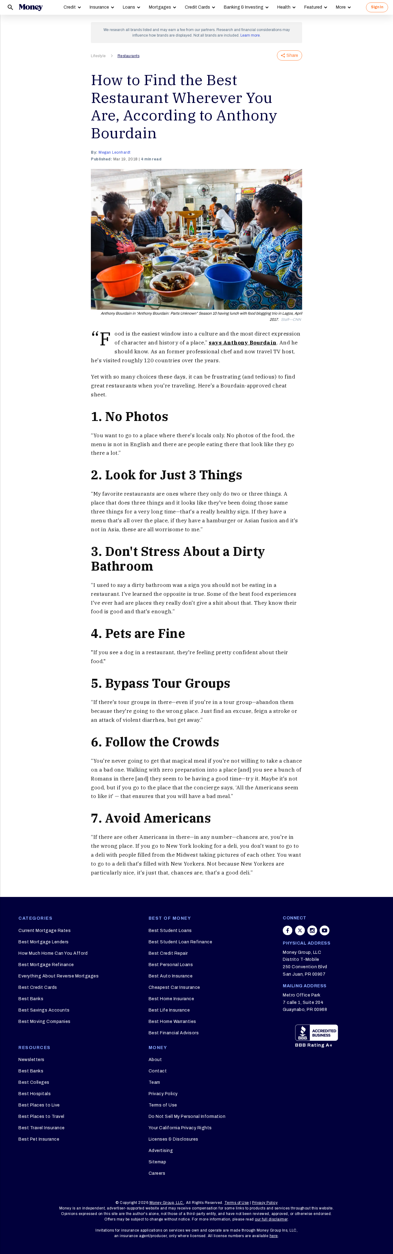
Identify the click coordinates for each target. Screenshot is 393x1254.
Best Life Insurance (169, 1010)
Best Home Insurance (171, 999)
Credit (70, 7)
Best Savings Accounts (44, 1010)
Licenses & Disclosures (173, 1139)
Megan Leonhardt (114, 152)
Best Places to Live (39, 1105)
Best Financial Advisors (174, 1033)
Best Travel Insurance (41, 1128)
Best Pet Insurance (38, 1139)
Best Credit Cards (37, 987)
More (341, 7)
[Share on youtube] (324, 930)
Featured (313, 7)
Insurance (99, 7)
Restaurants (129, 56)
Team (154, 1082)
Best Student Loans (170, 930)
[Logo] (30, 7)
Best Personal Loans (171, 964)
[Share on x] (300, 930)
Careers (157, 1173)
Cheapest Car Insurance (174, 987)
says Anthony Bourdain (243, 342)
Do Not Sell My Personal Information (187, 1116)
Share (292, 55)
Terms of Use (163, 1105)
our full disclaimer (271, 1219)
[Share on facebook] (288, 930)
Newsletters (31, 1059)
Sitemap (157, 1162)
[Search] (10, 7)
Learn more (250, 35)
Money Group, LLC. (167, 1203)
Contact (158, 1071)
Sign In (377, 7)
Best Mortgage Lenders (43, 942)
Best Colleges (33, 1082)
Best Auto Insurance (171, 976)
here (274, 1236)
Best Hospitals (34, 1093)
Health (283, 7)
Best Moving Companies (44, 1021)
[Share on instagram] (312, 930)
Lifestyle (98, 56)
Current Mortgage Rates (44, 930)
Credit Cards (197, 7)
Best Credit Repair (168, 953)
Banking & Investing (243, 7)
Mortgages (160, 7)
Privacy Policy (163, 1093)
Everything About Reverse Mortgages (58, 976)
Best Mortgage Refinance (46, 964)
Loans (129, 7)
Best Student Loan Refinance (180, 942)
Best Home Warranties (172, 1021)
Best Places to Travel (41, 1116)
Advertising (161, 1150)
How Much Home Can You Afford (53, 953)
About (155, 1059)
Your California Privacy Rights (180, 1128)
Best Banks (30, 999)
